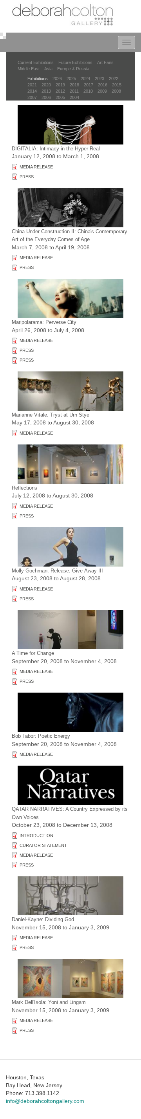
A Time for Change (33, 653)
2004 (74, 97)
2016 (102, 84)
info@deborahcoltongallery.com (45, 1101)
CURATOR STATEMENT (43, 845)
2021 (32, 84)
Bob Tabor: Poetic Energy (41, 736)
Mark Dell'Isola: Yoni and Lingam (49, 1002)
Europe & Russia (73, 68)
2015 (116, 84)
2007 (32, 97)
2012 (60, 91)
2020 (46, 84)
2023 (99, 78)
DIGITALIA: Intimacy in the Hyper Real (56, 149)
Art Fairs (105, 62)
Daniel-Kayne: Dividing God (43, 919)
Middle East (29, 68)
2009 (102, 91)
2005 (60, 97)
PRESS (27, 176)
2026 (57, 78)
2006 (46, 97)
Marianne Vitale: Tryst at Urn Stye (50, 415)
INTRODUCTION (36, 835)
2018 (74, 84)
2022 (113, 78)
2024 (85, 78)
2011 (74, 91)
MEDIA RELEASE (36, 167)
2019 (60, 84)
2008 (116, 91)
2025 (71, 78)
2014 (32, 91)
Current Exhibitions (36, 62)
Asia (48, 68)
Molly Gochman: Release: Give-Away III (57, 571)
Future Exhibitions (75, 62)
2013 (46, 91)
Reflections (24, 488)
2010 (88, 91)
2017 (88, 84)
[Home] (64, 16)
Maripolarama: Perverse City (44, 322)
